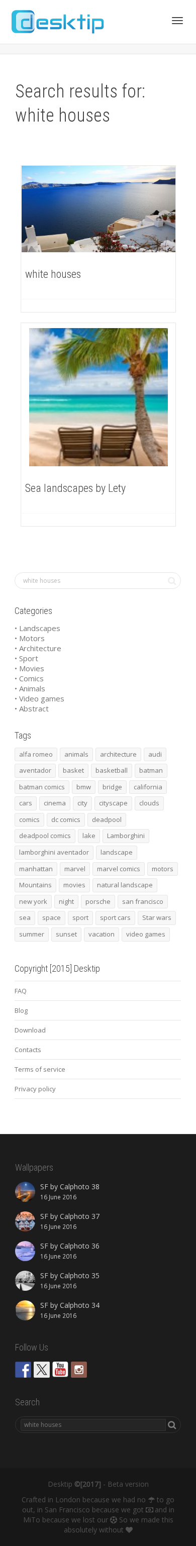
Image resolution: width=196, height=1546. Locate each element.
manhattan (36, 868)
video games (145, 934)
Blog (21, 1010)
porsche (98, 901)
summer (31, 934)
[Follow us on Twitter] (42, 1370)
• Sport (26, 658)
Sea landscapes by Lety (75, 488)
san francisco (142, 901)
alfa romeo (36, 754)
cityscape (113, 802)
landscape (117, 852)
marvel (74, 868)
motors (162, 868)
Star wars (156, 917)
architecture (118, 754)
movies (74, 884)
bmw (83, 786)
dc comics (65, 819)
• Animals (30, 688)
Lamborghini (126, 835)
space (51, 917)
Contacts (28, 1049)
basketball (111, 770)
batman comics (42, 786)
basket (73, 770)
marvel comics (118, 868)
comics (29, 819)
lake (88, 835)
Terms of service (40, 1069)
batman (151, 770)
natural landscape (125, 884)
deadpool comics (45, 835)
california (148, 786)
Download (30, 1030)
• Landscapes (37, 628)
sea (25, 917)
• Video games (39, 698)
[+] (98, 209)
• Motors (30, 638)
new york (33, 901)
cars (25, 802)
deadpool (107, 819)
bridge (112, 786)
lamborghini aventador (54, 852)
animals (76, 754)
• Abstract (32, 708)
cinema (55, 802)
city (82, 802)
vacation (101, 934)
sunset (66, 934)
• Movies (29, 668)
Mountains (35, 884)
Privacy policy (35, 1088)
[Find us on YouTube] (60, 1370)
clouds (149, 802)
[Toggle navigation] (177, 20)
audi (155, 754)
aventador (35, 770)
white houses (53, 274)
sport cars (115, 917)
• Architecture (38, 648)
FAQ (21, 990)
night (66, 901)
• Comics (29, 678)
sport (80, 917)
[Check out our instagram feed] (79, 1370)
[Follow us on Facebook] (23, 1370)
